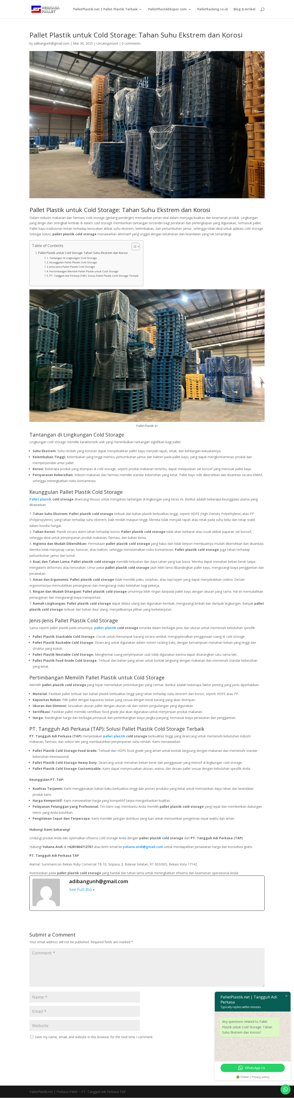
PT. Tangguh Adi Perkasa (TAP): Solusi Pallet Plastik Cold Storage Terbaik (94, 275)
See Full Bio (80, 889)
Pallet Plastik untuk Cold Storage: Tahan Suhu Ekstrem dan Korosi (83, 253)
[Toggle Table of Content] (133, 246)
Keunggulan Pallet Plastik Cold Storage (73, 262)
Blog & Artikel (244, 9)
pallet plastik (114, 736)
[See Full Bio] (94, 889)
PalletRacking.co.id (212, 9)
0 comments (131, 43)
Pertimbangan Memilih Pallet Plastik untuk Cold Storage (84, 271)
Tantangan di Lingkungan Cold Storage (73, 258)
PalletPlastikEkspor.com (167, 9)
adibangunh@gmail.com (51, 43)
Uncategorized (107, 43)
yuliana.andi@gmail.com (143, 847)
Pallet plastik (40, 499)
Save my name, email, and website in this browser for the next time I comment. (94, 1037)
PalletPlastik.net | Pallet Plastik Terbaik (105, 9)
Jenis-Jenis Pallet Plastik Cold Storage (72, 266)
